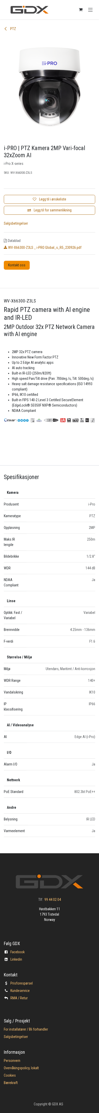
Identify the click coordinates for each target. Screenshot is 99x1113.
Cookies (10, 1075)
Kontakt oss (16, 265)
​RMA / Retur (19, 998)
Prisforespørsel (21, 983)
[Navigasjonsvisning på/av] (90, 10)
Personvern (12, 1061)
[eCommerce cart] (81, 10)
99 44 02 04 (52, 900)
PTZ (12, 29)
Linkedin (16, 959)
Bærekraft (11, 1083)
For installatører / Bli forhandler (26, 1029)
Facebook (17, 952)
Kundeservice (20, 991)
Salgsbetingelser (16, 223)
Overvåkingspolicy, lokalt (21, 1068)
